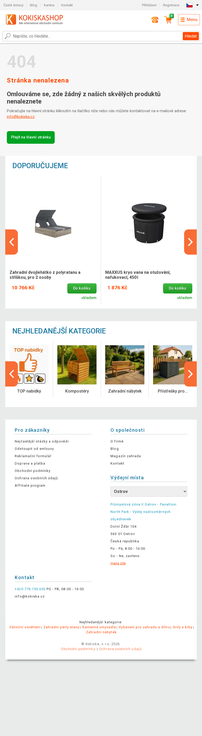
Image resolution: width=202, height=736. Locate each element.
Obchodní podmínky (32, 471)
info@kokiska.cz (21, 117)
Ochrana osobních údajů (36, 478)
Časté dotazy (13, 5)
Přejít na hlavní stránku (31, 137)
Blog (33, 5)
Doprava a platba (30, 463)
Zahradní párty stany (61, 627)
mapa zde (118, 563)
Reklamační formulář (33, 456)
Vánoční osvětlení (25, 627)
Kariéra (49, 5)
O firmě (116, 441)
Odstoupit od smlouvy (34, 449)
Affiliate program (30, 485)
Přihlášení (149, 5)
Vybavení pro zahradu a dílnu (144, 627)
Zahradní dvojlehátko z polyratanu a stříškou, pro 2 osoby (44, 275)
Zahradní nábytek (101, 632)
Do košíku (81, 288)
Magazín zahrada (125, 456)
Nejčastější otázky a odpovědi (42, 441)
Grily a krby (183, 627)
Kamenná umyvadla (99, 627)
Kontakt (67, 5)
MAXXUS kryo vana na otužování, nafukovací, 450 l (137, 275)
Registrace (171, 5)
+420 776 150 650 (30, 589)
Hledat (191, 36)
